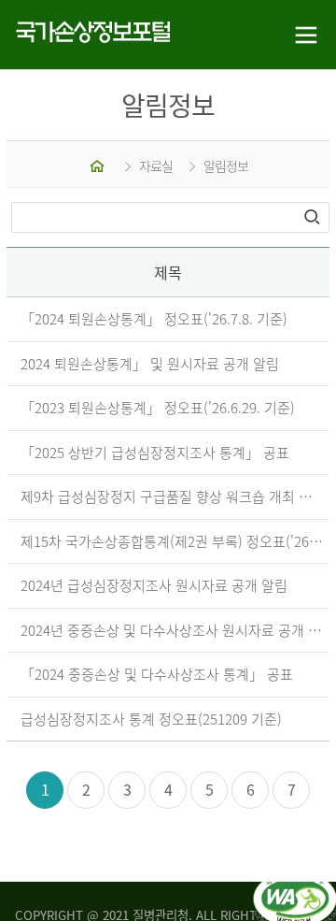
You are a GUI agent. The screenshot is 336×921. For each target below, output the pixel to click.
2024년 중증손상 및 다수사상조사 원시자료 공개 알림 (173, 630)
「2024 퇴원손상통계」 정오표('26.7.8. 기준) (154, 319)
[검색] (314, 217)
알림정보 (225, 165)
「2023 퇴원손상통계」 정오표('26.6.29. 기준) (158, 407)
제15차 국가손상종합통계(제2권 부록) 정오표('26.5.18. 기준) (173, 541)
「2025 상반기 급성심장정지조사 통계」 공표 (155, 452)
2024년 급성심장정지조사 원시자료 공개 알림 (154, 585)
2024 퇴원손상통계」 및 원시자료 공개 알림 (150, 363)
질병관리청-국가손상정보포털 (84, 35)
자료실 (156, 165)
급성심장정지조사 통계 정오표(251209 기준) (151, 719)
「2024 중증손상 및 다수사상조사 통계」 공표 (157, 674)
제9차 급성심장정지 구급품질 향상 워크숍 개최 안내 (173, 496)
